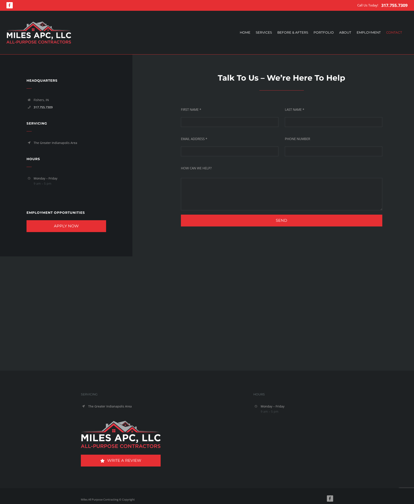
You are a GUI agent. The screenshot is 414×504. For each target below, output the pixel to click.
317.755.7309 (394, 5)
